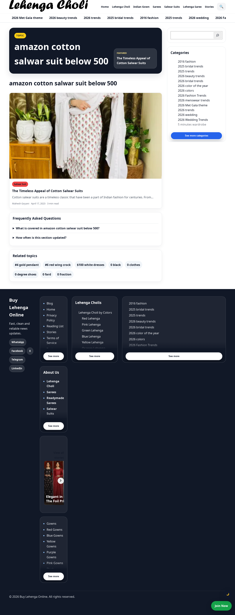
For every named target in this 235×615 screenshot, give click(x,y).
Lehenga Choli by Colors (95, 313)
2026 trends (92, 18)
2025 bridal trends (120, 18)
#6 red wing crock (58, 265)
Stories (209, 6)
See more (53, 356)
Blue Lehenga (91, 336)
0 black (116, 265)
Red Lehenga (91, 318)
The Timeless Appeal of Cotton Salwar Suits (47, 191)
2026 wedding (199, 18)
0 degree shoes (25, 274)
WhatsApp (18, 342)
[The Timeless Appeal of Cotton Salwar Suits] (85, 136)
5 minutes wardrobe (192, 124)
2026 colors (186, 91)
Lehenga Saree (192, 6)
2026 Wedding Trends (193, 120)
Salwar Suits (172, 6)
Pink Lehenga (91, 324)
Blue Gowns (55, 535)
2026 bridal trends (190, 81)
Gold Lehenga (91, 360)
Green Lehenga (92, 330)
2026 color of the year (193, 86)
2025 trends (173, 18)
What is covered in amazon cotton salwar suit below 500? (58, 228)
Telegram (17, 359)
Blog (50, 303)
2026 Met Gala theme (27, 18)
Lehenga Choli (121, 6)
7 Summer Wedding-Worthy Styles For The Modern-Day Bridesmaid (200, 129)
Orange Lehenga (93, 348)
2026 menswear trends (194, 100)
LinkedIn (17, 368)
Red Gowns (54, 530)
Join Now (221, 606)
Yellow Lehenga (92, 342)
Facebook (17, 351)
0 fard (47, 274)
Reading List (55, 326)
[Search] (217, 35)
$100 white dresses (90, 265)
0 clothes (133, 265)
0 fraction (64, 274)
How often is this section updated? (41, 238)
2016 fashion (149, 18)
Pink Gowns (55, 563)
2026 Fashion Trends (192, 95)
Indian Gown (141, 6)
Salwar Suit (20, 184)
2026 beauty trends (63, 18)
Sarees (157, 6)
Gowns (51, 524)
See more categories (196, 135)
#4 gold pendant (27, 265)
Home (105, 6)
